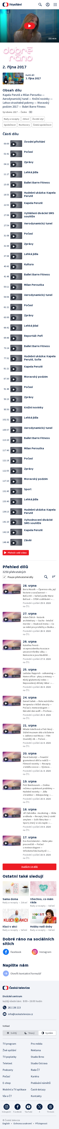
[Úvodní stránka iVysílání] (12, 5)
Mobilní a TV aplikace (14, 1089)
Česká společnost (42, 124)
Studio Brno (37, 1056)
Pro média (36, 1043)
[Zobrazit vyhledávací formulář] (40, 4)
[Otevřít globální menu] (55, 4)
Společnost (10, 124)
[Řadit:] (53, 576)
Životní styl (37, 118)
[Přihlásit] (47, 4)
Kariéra (35, 1076)
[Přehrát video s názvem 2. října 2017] (29, 26)
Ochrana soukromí (22, 1123)
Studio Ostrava (39, 1063)
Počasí (6, 1076)
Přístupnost (41, 1123)
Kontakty (36, 1096)
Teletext (7, 1063)
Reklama (36, 1050)
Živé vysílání (9, 1050)
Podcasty (8, 1069)
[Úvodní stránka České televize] (16, 988)
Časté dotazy (38, 1089)
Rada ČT (35, 1069)
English (6, 1123)
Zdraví (26, 118)
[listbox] (29, 1033)
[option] (11, 1033)
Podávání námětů (40, 1083)
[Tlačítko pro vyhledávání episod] (46, 577)
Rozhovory (24, 124)
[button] (29, 26)
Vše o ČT (7, 1096)
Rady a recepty (11, 118)
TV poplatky (9, 1056)
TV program (9, 1043)
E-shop (7, 1083)
